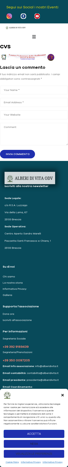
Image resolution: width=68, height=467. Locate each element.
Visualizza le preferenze (34, 453)
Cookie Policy (12, 462)
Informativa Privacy (31, 462)
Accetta (34, 433)
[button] (62, 395)
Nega (34, 443)
